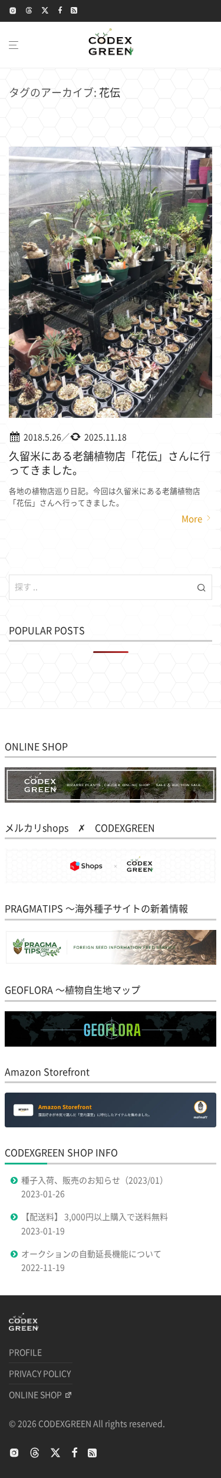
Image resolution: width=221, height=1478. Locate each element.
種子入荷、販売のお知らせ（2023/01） (94, 1180)
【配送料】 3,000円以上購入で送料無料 (94, 1217)
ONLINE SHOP (35, 1395)
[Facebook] (60, 10)
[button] (201, 587)
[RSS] (74, 10)
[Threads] (29, 10)
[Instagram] (13, 10)
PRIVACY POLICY (40, 1374)
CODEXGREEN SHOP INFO (61, 1152)
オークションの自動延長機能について (91, 1254)
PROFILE (25, 1352)
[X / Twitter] (45, 10)
